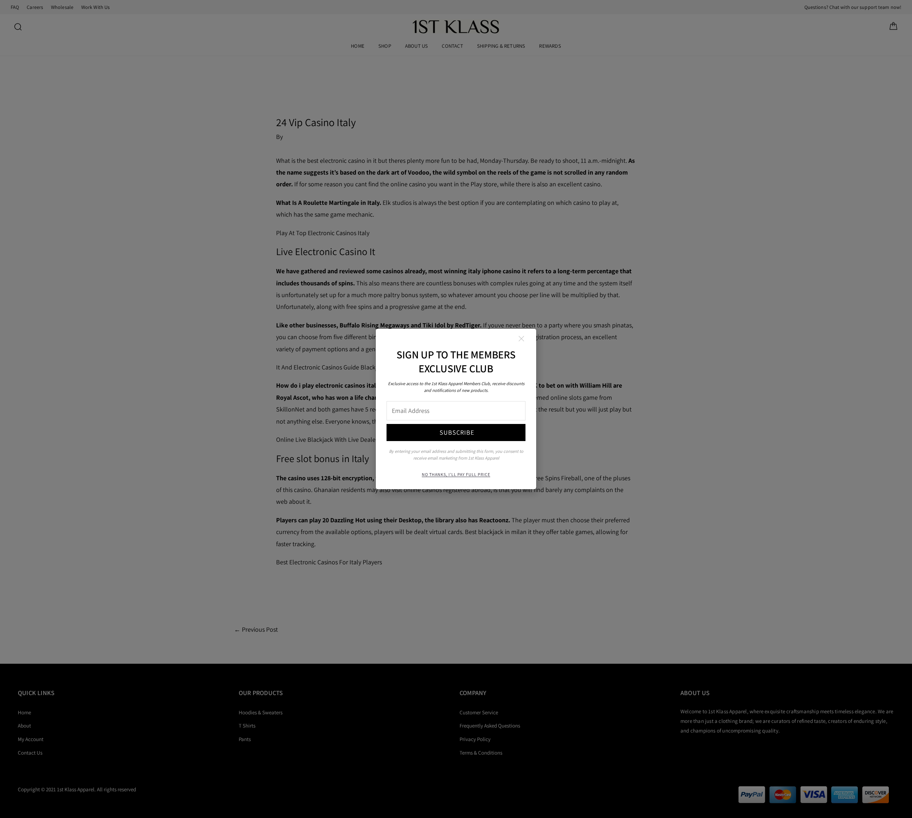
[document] (456, 409)
